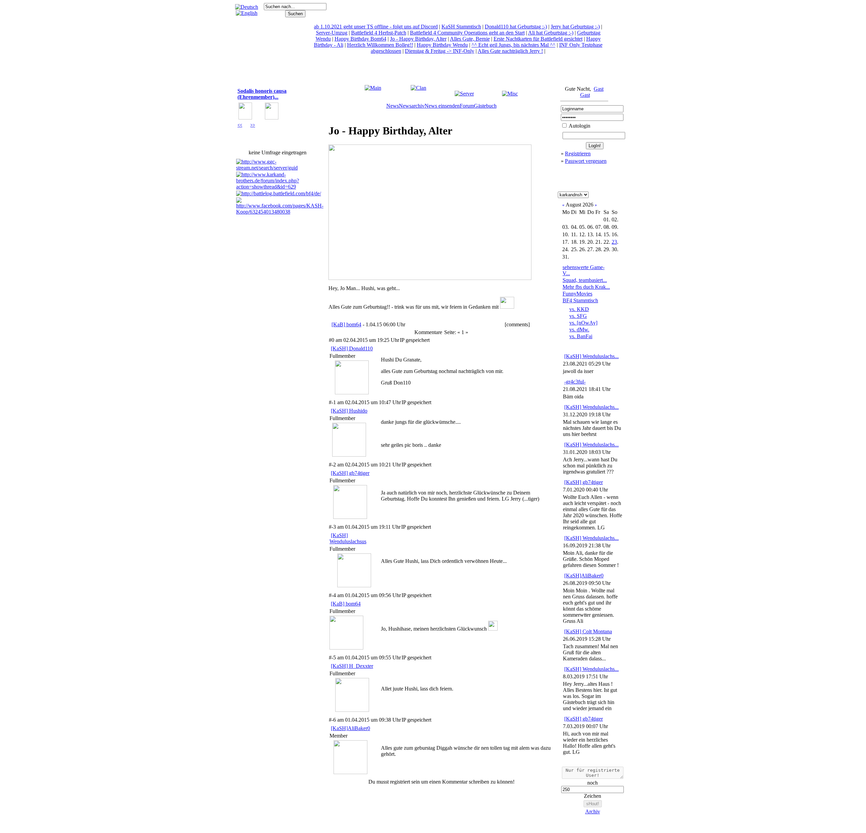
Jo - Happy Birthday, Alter (418, 39)
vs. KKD (579, 309)
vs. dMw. (579, 329)
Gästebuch (485, 106)
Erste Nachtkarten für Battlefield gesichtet (538, 39)
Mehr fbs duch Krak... (586, 287)
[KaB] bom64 (346, 324)
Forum (467, 106)
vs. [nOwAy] (583, 323)
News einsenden (442, 106)
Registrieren (578, 153)
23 (614, 242)
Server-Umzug (331, 33)
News (392, 106)
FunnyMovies (577, 294)
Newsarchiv (412, 106)
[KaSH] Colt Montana (588, 631)
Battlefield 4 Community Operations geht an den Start (467, 33)
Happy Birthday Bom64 (360, 39)
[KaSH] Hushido (349, 411)
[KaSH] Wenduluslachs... (591, 356)
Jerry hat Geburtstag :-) (575, 26)
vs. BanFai (580, 336)
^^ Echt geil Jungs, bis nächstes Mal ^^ (513, 45)
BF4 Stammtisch (580, 300)
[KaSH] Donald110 (352, 348)
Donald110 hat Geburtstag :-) (516, 26)
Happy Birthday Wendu (442, 45)
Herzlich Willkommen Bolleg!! (380, 45)
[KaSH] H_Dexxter (352, 666)
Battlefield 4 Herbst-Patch (378, 33)
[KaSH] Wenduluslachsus (347, 538)
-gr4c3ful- (575, 382)
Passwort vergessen (586, 161)
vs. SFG (578, 316)
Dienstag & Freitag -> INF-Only (439, 51)
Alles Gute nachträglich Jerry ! (510, 51)
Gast (598, 89)
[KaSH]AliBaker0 (350, 728)
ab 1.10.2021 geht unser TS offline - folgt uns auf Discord (376, 26)
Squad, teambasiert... (585, 280)
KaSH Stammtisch (461, 26)
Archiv (592, 811)
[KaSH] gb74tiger (350, 473)
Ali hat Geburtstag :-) (550, 33)
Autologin (579, 126)
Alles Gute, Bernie (470, 39)
